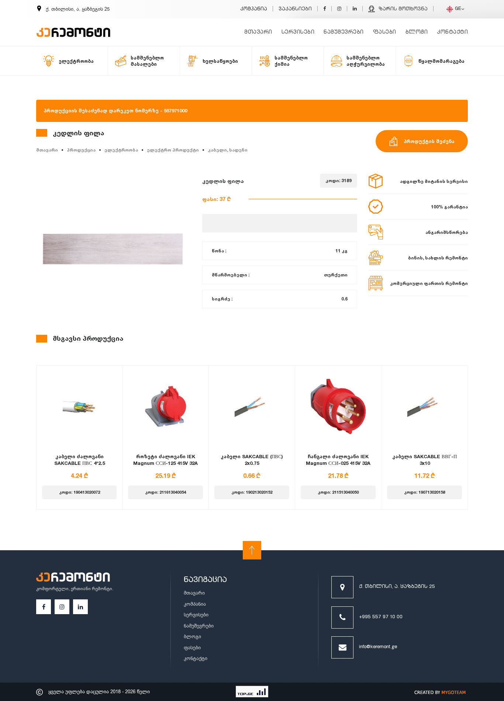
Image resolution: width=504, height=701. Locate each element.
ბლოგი (416, 32)
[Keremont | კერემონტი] (73, 578)
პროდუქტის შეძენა (429, 141)
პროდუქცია (81, 150)
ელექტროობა (121, 150)
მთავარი (258, 32)
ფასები (384, 32)
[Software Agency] (440, 692)
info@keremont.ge (378, 647)
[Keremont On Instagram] (339, 9)
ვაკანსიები (295, 9)
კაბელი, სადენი (228, 150)
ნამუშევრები (344, 32)
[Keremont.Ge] (73, 27)
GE (458, 9)
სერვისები (298, 32)
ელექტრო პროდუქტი (173, 150)
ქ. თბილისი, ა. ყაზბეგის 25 (397, 587)
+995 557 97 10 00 (381, 617)
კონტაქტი (452, 32)
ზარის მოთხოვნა (403, 9)
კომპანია (253, 9)
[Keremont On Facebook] (324, 9)
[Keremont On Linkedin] (355, 9)
